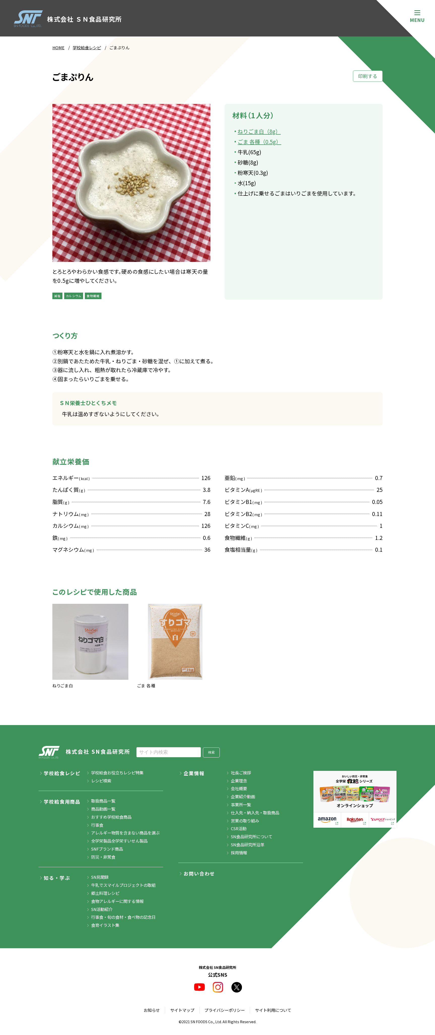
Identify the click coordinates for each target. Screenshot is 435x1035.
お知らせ (152, 1010)
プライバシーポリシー (224, 1010)
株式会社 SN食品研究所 (98, 751)
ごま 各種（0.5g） (259, 141)
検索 (211, 752)
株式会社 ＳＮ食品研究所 (84, 18)
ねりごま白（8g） (259, 131)
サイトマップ (182, 1010)
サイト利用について (273, 1010)
